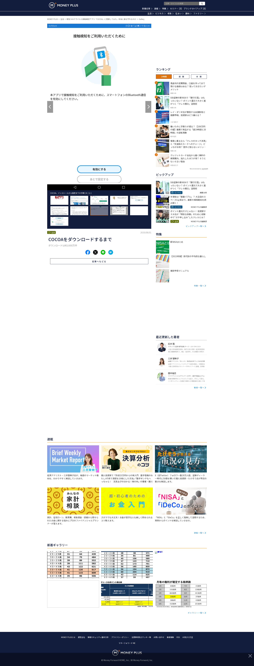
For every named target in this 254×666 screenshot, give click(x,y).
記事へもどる (99, 261)
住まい (178, 13)
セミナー (175, 8)
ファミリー (198, 13)
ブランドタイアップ (194, 8)
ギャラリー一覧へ (196, 612)
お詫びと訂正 (187, 637)
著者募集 (170, 637)
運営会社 (81, 637)
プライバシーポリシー (120, 637)
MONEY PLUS (52, 19)
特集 (164, 8)
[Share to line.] (103, 252)
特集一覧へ (199, 285)
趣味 (187, 13)
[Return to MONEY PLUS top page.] (63, 5)
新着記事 (146, 8)
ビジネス (159, 13)
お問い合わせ (159, 637)
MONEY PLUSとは (68, 637)
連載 (156, 8)
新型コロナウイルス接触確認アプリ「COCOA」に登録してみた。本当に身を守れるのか (101, 19)
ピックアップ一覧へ (195, 226)
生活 (149, 13)
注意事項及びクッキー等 (141, 637)
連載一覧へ (199, 532)
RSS (178, 637)
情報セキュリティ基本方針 (98, 637)
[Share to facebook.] (87, 252)
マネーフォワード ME (127, 643)
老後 (169, 13)
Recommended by (196, 169)
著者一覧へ (199, 387)
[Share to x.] (95, 252)
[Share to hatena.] (110, 252)
